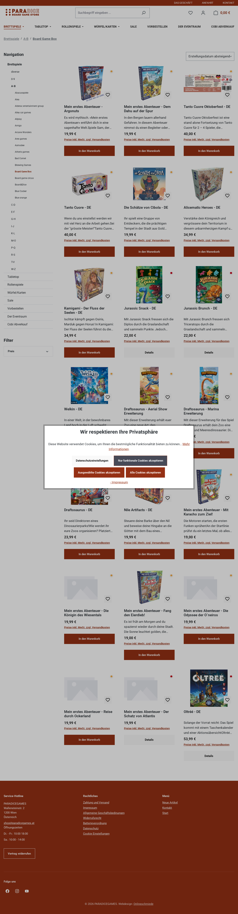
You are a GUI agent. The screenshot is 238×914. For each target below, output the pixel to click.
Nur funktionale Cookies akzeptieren (140, 460)
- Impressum (119, 482)
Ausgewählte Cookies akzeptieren (99, 472)
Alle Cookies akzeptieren (145, 472)
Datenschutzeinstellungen (92, 460)
